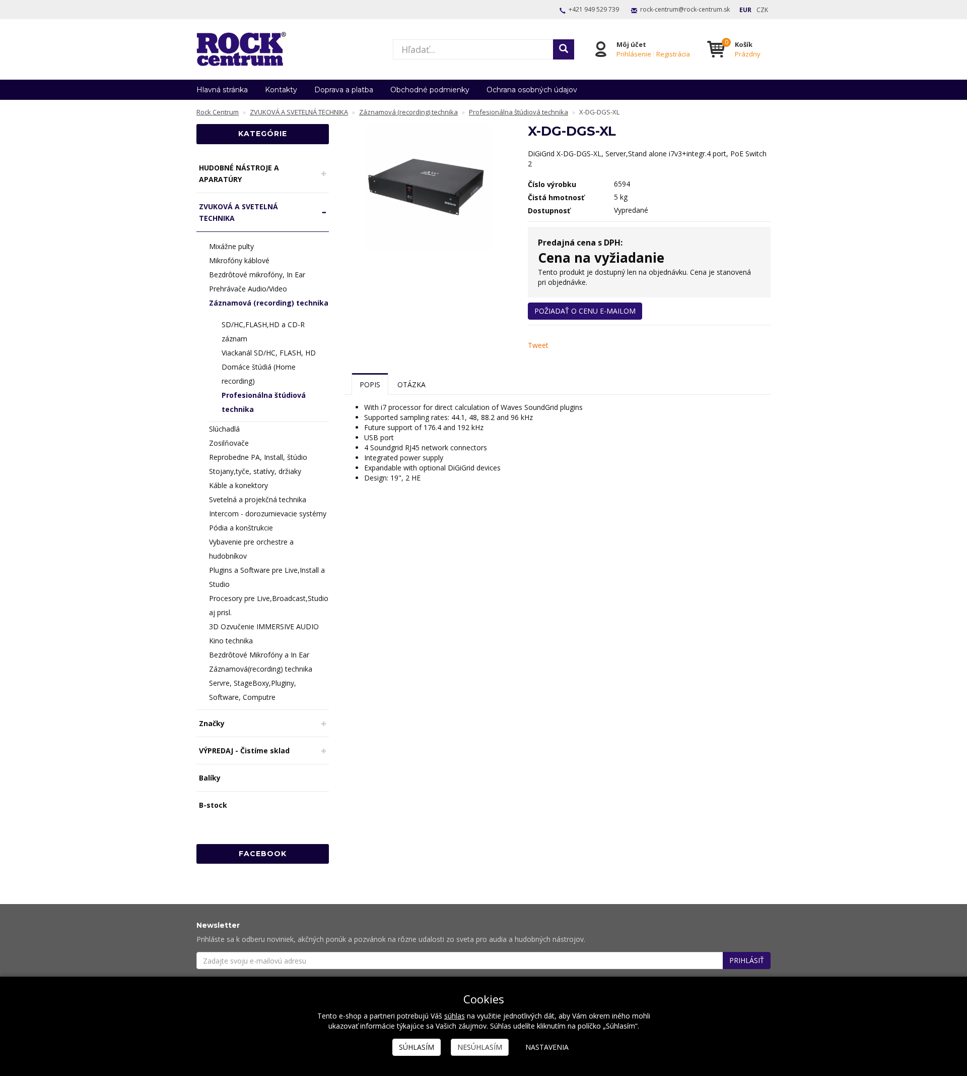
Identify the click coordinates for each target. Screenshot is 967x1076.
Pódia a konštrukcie (241, 527)
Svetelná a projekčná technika (257, 499)
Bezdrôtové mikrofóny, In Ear (257, 274)
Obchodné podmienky (429, 89)
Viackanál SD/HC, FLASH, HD (269, 352)
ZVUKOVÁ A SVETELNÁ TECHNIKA (238, 212)
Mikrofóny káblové (239, 260)
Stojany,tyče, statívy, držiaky (255, 471)
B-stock (213, 805)
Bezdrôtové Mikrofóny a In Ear (259, 655)
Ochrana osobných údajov (532, 89)
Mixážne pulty (231, 246)
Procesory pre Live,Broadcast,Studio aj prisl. (268, 605)
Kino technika (231, 640)
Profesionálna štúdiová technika (264, 402)
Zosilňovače (229, 443)
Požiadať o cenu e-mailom (585, 311)
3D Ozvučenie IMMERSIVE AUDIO (264, 626)
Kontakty (281, 89)
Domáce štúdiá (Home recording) (259, 374)
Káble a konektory (238, 485)
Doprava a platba (343, 89)
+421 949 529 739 (594, 9)
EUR (745, 10)
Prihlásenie (633, 53)
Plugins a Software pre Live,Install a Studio (267, 577)
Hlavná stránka (222, 89)
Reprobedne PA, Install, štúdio (258, 457)
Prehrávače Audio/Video (248, 288)
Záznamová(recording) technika (260, 669)
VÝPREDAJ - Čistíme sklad (244, 750)
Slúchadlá (224, 429)
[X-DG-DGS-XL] (428, 187)
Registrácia (673, 53)
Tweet (538, 345)
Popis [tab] (370, 384)
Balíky (210, 778)
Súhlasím (416, 1047)
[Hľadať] (563, 49)
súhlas (454, 1016)
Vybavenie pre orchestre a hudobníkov (251, 549)
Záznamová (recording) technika (268, 303)
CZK (762, 10)
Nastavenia (547, 1047)
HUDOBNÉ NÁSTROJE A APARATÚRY (239, 173)
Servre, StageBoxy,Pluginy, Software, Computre (252, 690)
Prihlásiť (746, 960)
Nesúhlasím (479, 1047)
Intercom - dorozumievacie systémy (267, 513)
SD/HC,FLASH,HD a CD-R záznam (263, 331)
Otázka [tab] (411, 384)
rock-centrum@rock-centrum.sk (685, 9)
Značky (212, 723)
